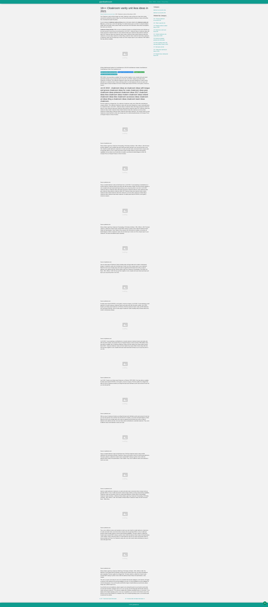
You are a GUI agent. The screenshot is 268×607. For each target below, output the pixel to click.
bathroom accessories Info (159, 12)
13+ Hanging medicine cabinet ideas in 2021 (160, 26)
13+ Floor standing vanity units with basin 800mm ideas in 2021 (160, 43)
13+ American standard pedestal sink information (159, 39)
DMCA (154, 1)
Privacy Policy (165, 1)
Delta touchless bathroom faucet (109, 72)
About (150, 1)
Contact (159, 1)
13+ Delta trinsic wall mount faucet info (159, 30)
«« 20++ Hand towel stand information (108, 598)
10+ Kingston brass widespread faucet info (160, 54)
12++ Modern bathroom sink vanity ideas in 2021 (159, 35)
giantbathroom (105, 2)
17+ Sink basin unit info (158, 47)
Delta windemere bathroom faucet (109, 74)
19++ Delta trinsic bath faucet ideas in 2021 (160, 50)
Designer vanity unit (139, 72)
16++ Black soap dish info (159, 23)
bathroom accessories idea (159, 10)
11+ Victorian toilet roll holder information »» (135, 598)
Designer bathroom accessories (125, 72)
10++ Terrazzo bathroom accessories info (159, 19)
